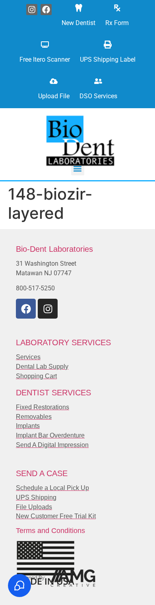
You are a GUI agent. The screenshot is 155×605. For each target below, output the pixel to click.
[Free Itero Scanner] (45, 45)
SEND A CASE (42, 473)
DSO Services (98, 96)
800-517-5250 (35, 288)
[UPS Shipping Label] (108, 45)
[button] (77, 168)
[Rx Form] (117, 8)
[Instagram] (31, 9)
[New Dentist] (79, 8)
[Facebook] (46, 9)
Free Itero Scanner (44, 59)
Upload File (54, 96)
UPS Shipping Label (108, 59)
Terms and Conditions (50, 531)
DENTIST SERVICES (53, 392)
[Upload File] (54, 81)
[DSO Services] (98, 81)
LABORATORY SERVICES (63, 342)
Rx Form (117, 23)
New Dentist (78, 23)
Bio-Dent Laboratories (54, 249)
